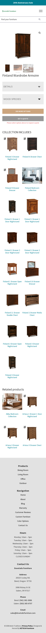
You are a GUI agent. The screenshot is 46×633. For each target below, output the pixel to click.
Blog (23, 503)
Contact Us (23, 525)
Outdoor (23, 483)
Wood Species (12, 99)
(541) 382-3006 (25, 600)
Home (23, 495)
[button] (40, 33)
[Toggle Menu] (41, 11)
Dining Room (23, 470)
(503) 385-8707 (26, 603)
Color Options (23, 521)
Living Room (23, 474)
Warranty (23, 508)
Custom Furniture (23, 516)
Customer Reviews (23, 512)
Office (23, 479)
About (22, 499)
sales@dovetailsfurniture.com (23, 613)
